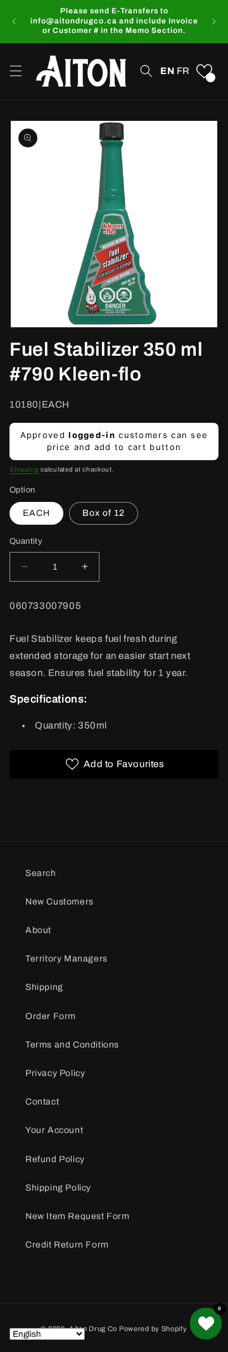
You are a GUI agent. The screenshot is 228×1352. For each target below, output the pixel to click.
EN (167, 71)
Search (40, 873)
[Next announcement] (214, 21)
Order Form (50, 1016)
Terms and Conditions (72, 1044)
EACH (36, 513)
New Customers (59, 901)
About (38, 930)
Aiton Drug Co (93, 1328)
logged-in (91, 435)
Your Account (54, 1130)
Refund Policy (55, 1159)
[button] (16, 71)
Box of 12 (103, 513)
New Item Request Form (77, 1216)
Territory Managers (66, 958)
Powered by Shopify (153, 1328)
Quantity (26, 541)
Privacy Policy (55, 1073)
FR (183, 71)
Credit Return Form (67, 1244)
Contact (42, 1101)
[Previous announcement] (14, 21)
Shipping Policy (58, 1187)
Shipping (24, 469)
